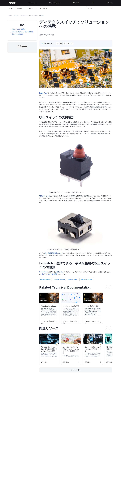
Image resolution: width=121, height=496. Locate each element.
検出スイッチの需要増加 (18, 29)
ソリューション (32, 3)
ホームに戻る (77, 370)
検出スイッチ (60, 272)
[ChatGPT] (57, 43)
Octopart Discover (59, 279)
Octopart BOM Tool (86, 279)
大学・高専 (76, 3)
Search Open (92, 3)
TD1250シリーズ (44, 196)
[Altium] (12, 3)
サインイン (109, 3)
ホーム (10, 8)
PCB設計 (19, 8)
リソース (42, 8)
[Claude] (64, 43)
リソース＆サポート (54, 3)
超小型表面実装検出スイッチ (54, 253)
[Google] (68, 43)
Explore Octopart (45, 279)
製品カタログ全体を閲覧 (49, 274)
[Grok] (71, 43)
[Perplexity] (61, 43)
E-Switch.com (43, 272)
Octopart (16, 15)
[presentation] (110, 328)
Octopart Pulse (72, 279)
